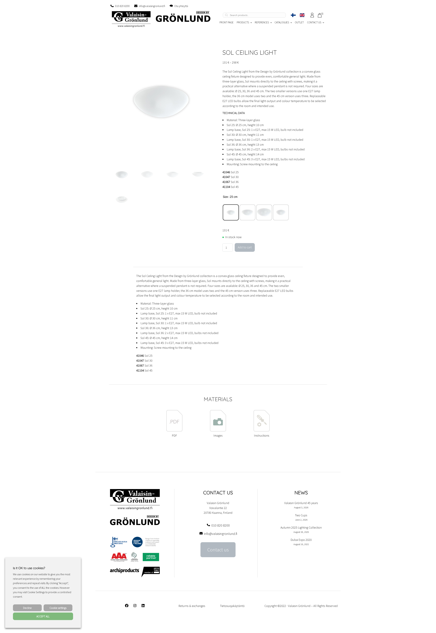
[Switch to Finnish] (293, 15)
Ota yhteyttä (181, 6)
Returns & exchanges (191, 606)
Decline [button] (27, 607)
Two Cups (301, 515)
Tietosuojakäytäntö (232, 606)
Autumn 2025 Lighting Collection (301, 527)
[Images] (218, 431)
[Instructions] (261, 431)
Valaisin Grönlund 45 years (301, 503)
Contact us (218, 550)
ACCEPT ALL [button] (43, 616)
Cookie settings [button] (58, 607)
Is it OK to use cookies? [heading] (29, 568)
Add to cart (245, 247)
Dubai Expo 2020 (301, 540)
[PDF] (174, 431)
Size (225, 197)
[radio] (230, 212)
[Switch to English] (302, 15)
